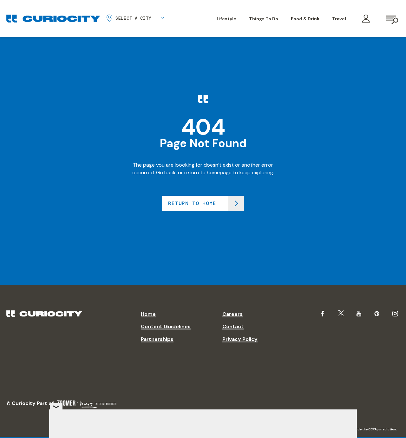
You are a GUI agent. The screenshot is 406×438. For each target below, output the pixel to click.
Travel (339, 19)
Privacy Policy (240, 339)
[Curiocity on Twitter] (341, 313)
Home (148, 314)
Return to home (192, 203)
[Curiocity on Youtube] (359, 313)
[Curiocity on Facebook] (322, 313)
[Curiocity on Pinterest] (377, 313)
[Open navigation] (393, 18)
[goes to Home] (53, 18)
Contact (233, 326)
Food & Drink (305, 19)
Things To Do (263, 19)
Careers (232, 314)
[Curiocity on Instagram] (395, 313)
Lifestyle (226, 19)
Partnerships (157, 339)
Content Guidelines (166, 326)
